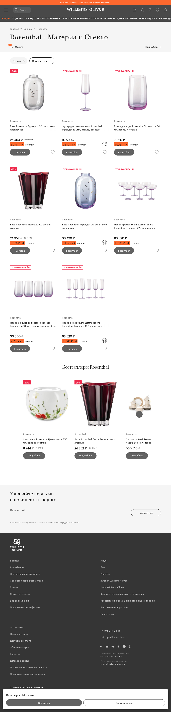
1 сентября (72, 152)
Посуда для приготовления (42, 18)
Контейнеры (17, 567)
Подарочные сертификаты (25, 607)
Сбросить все (40, 61)
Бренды (5, 18)
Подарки (17, 18)
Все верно (44, 702)
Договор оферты (19, 660)
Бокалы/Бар (107, 18)
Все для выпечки (19, 600)
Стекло (17, 61)
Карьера (15, 654)
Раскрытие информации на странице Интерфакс (128, 600)
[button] (139, 414)
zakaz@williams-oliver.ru (114, 637)
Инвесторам (108, 614)
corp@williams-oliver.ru (112, 656)
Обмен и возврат (19, 647)
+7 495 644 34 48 (111, 630)
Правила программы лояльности (28, 667)
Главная (14, 28)
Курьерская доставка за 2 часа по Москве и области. (85, 2)
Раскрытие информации (114, 607)
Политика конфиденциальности (27, 674)
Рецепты (105, 574)
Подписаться (146, 512)
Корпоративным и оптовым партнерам (122, 594)
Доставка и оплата (20, 640)
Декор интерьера (127, 18)
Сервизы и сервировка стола (80, 18)
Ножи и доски (148, 18)
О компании (16, 627)
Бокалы (14, 587)
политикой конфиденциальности (63, 522)
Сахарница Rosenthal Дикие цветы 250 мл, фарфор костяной (45, 440)
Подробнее (34, 455)
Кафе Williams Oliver (112, 587)
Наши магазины (19, 634)
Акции (104, 560)
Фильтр (16, 46)
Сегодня (20, 152)
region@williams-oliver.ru (113, 663)
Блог (103, 567)
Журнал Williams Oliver (114, 580)
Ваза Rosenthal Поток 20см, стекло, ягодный (95, 440)
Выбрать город (124, 702)
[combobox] (153, 46)
